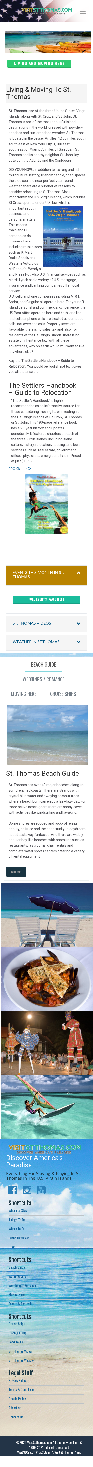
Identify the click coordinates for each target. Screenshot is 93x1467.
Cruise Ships (17, 1323)
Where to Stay (18, 1210)
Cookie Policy (17, 1398)
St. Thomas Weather (22, 1360)
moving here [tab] (23, 693)
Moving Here (17, 1294)
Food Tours (16, 1341)
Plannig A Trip (18, 1332)
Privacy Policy (17, 1380)
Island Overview (19, 1237)
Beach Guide (17, 1267)
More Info (50, 993)
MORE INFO (20, 468)
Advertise (15, 1407)
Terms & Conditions (21, 1389)
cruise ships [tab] (63, 693)
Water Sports (17, 1276)
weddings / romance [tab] (43, 679)
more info (47, 932)
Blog (12, 1246)
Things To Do (17, 1219)
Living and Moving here (39, 63)
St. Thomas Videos (21, 1351)
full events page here (46, 599)
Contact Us (16, 1416)
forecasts (84, 543)
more (16, 871)
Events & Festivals (20, 1303)
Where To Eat (17, 1228)
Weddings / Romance (22, 1285)
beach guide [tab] (43, 664)
